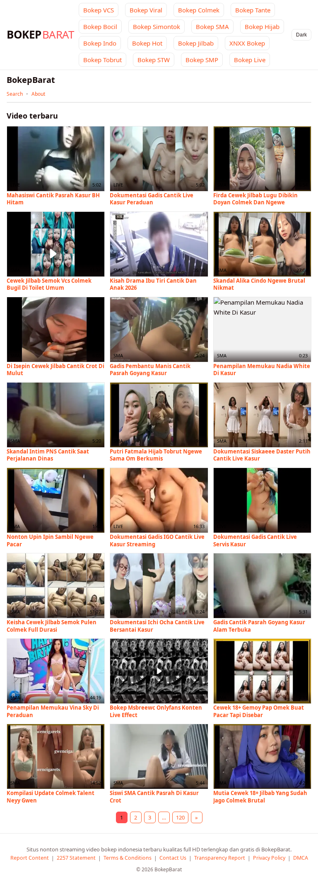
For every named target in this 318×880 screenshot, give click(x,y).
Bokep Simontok (156, 26)
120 (180, 817)
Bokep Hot (147, 43)
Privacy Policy (269, 857)
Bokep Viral (146, 10)
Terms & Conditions (128, 857)
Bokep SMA (212, 26)
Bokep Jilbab (196, 43)
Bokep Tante (252, 10)
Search (15, 93)
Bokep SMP (202, 60)
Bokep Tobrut (102, 60)
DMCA (300, 857)
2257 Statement (76, 857)
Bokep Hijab (262, 26)
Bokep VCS (98, 10)
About (38, 93)
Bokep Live (249, 60)
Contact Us (172, 857)
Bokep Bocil (100, 26)
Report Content (29, 857)
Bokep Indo (99, 43)
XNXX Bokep (247, 43)
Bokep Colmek (198, 10)
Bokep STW (153, 60)
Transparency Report (219, 857)
